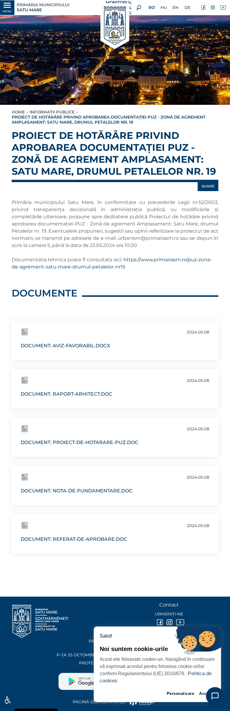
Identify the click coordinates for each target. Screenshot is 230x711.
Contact (169, 605)
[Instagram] (213, 7)
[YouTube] (222, 7)
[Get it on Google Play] (86, 679)
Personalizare (180, 693)
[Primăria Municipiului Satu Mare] (114, 26)
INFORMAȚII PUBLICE (52, 112)
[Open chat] (215, 696)
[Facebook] (203, 7)
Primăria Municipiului (43, 7)
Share (208, 186)
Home (18, 112)
